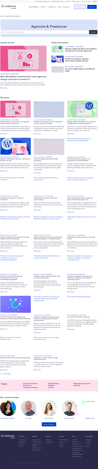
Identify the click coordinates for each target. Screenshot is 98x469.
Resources (66, 7)
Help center (76, 442)
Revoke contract (77, 448)
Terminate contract (78, 446)
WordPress (76, 385)
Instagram (89, 439)
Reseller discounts (37, 442)
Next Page (7, 374)
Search (93, 32)
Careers (61, 444)
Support (21, 444)
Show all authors (49, 424)
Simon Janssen (70, 66)
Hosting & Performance (30, 387)
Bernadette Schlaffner (8, 418)
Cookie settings (77, 456)
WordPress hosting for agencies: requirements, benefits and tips (77, 60)
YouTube (88, 444)
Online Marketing (53, 383)
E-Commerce (27, 385)
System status (76, 444)
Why (34, 7)
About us (61, 442)
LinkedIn (88, 442)
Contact (61, 446)
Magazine (48, 439)
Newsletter (49, 442)
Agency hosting (36, 439)
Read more (3, 88)
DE (39, 463)
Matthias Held (89, 418)
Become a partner (37, 448)
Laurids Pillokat (5, 74)
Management (22, 442)
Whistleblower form (78, 450)
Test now (92, 7)
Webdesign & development (81, 383)
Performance (22, 439)
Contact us (79, 7)
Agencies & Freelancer (30, 383)
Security (51, 387)
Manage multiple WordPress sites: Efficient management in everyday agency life (81, 50)
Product (43, 7)
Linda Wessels (48, 418)
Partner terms (36, 450)
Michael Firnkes (69, 418)
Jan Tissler (28, 418)
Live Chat (75, 439)
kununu (88, 446)
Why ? (63, 439)
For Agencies (51, 7)
